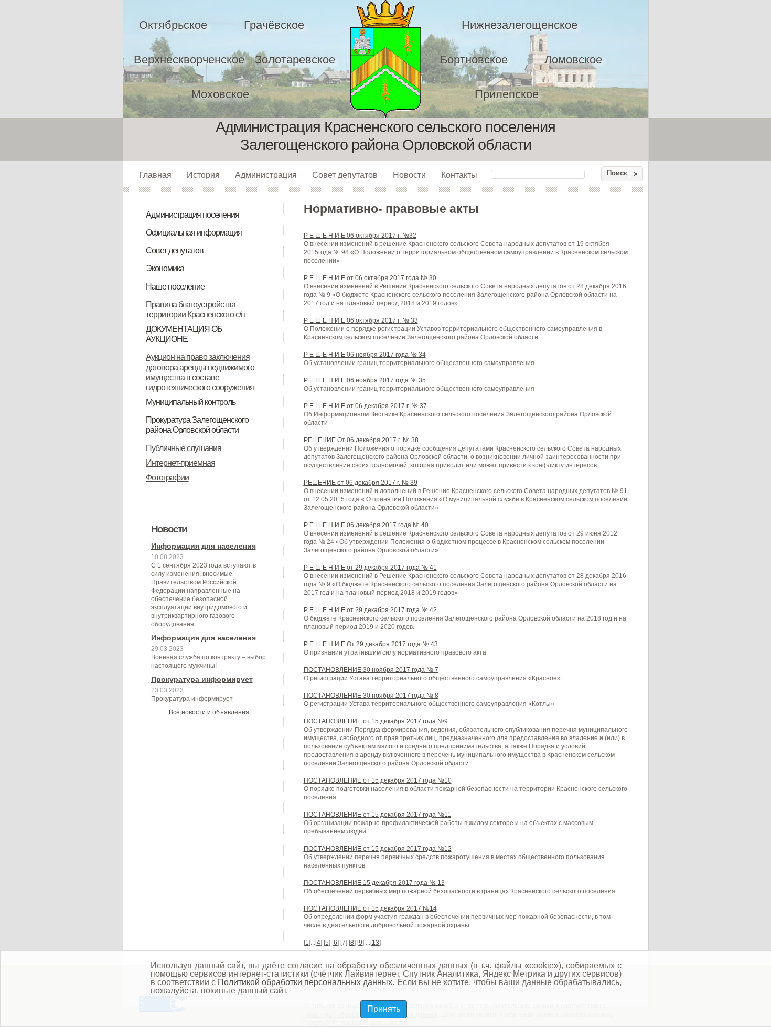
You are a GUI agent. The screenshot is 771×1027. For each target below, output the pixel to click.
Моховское (220, 94)
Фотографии (167, 477)
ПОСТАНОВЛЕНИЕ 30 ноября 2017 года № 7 (371, 669)
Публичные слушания (183, 448)
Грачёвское (274, 24)
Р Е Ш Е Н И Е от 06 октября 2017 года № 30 (370, 278)
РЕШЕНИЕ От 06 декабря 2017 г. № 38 (361, 440)
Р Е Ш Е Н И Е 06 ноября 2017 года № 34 (365, 354)
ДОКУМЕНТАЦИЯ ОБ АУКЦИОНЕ (184, 334)
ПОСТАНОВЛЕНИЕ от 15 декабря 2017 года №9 (376, 721)
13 (375, 942)
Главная (155, 174)
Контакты (459, 174)
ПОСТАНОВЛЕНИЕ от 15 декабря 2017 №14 (370, 908)
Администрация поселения (192, 214)
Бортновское (474, 59)
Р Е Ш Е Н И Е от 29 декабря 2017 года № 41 (370, 567)
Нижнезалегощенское (519, 24)
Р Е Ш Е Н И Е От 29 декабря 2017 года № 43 (371, 644)
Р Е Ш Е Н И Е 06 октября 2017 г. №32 (360, 235)
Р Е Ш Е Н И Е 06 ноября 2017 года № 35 (365, 380)
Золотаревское (295, 59)
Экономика (165, 268)
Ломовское (573, 59)
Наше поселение (175, 286)
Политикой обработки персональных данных (305, 982)
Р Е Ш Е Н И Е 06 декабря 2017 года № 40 (366, 525)
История (203, 174)
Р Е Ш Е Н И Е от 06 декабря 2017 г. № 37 (365, 406)
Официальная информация (194, 232)
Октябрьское (173, 24)
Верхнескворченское (189, 59)
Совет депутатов (345, 174)
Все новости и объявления (209, 712)
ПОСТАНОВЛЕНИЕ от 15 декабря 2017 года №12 (378, 848)
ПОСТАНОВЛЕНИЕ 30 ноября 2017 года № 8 (371, 695)
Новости (409, 174)
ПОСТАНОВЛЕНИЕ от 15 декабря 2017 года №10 (378, 780)
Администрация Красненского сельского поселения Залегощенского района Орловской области (392, 59)
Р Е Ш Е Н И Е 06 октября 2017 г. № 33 (361, 320)
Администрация (266, 174)
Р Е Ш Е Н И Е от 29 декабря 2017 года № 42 (370, 610)
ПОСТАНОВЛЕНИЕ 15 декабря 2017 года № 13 (374, 882)
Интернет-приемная (180, 462)
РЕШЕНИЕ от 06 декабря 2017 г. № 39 (360, 482)
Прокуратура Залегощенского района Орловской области (197, 424)
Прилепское (507, 94)
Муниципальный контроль (190, 402)
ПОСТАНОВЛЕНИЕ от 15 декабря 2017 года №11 (377, 814)
